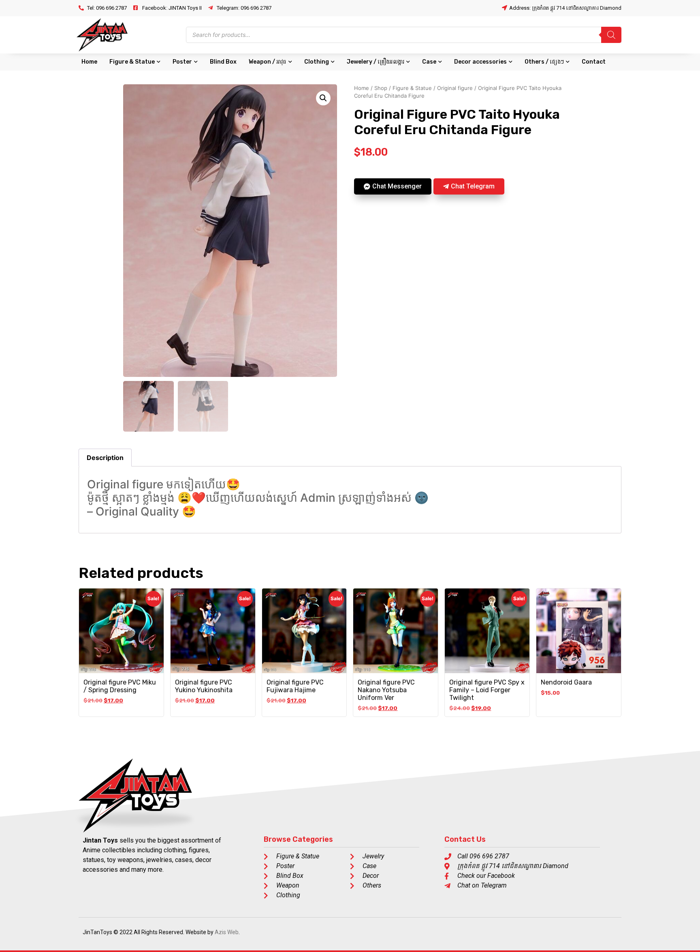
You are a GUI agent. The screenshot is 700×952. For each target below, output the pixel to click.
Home (89, 61)
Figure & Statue (132, 61)
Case (429, 61)
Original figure (455, 88)
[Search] (611, 35)
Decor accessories (480, 61)
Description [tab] (105, 458)
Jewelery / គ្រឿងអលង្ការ (375, 61)
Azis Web (227, 932)
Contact (594, 61)
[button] (323, 98)
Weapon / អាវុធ (267, 61)
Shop (380, 88)
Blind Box (223, 61)
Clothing (316, 61)
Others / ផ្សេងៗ (544, 61)
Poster (182, 61)
